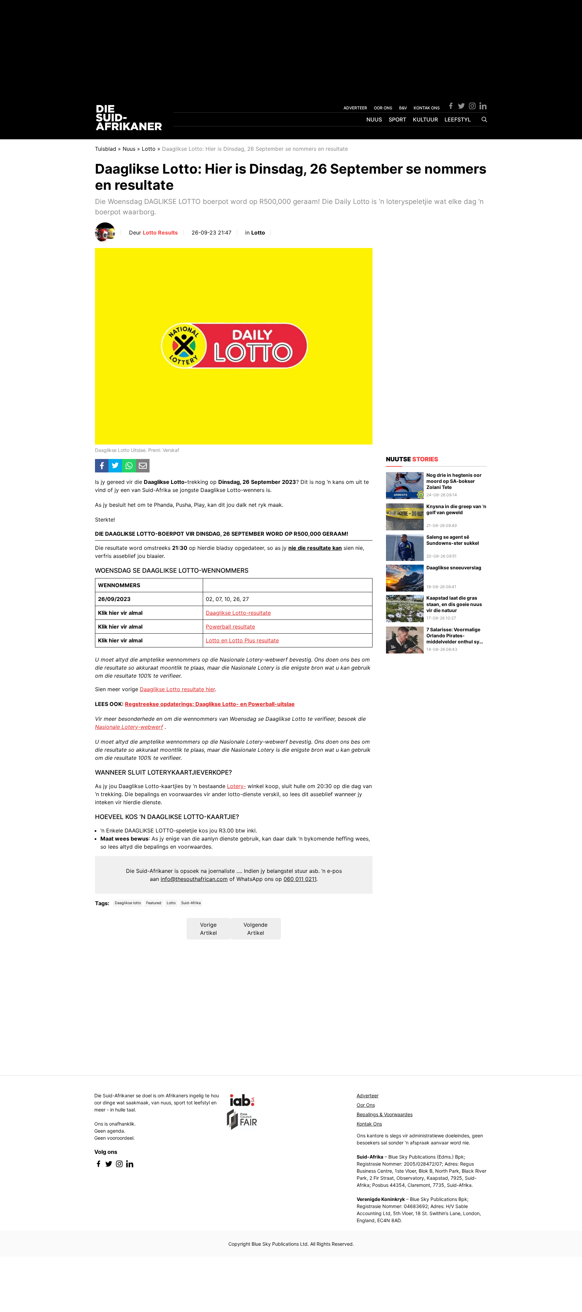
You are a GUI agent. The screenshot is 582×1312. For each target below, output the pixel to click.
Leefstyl (458, 119)
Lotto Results (160, 232)
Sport (397, 119)
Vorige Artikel (208, 928)
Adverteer (368, 1095)
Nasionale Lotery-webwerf (129, 726)
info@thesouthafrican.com (194, 879)
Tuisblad (105, 148)
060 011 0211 (300, 879)
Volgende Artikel (255, 928)
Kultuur (425, 119)
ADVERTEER (355, 107)
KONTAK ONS (427, 107)
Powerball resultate (230, 626)
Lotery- (236, 786)
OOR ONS (383, 107)
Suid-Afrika (191, 903)
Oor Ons (366, 1105)
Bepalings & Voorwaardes (385, 1114)
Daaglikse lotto (128, 903)
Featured (153, 903)
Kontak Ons (369, 1124)
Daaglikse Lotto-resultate (238, 612)
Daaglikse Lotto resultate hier (177, 689)
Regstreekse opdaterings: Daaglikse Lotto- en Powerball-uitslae (210, 704)
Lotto (149, 148)
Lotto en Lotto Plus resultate (242, 640)
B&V (403, 107)
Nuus (374, 119)
